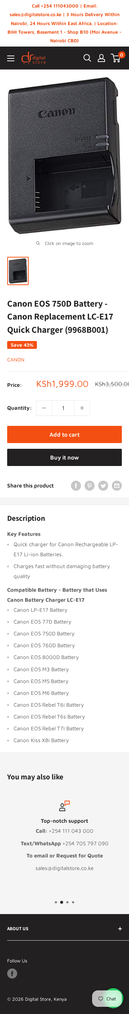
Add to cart (64, 434)
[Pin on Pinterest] (90, 485)
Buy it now (64, 457)
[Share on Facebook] (76, 485)
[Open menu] (10, 58)
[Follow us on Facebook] (12, 974)
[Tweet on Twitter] (103, 485)
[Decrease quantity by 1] (44, 407)
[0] (115, 58)
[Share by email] (117, 485)
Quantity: (19, 408)
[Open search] (87, 58)
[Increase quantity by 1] (82, 407)
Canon (15, 359)
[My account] (101, 58)
